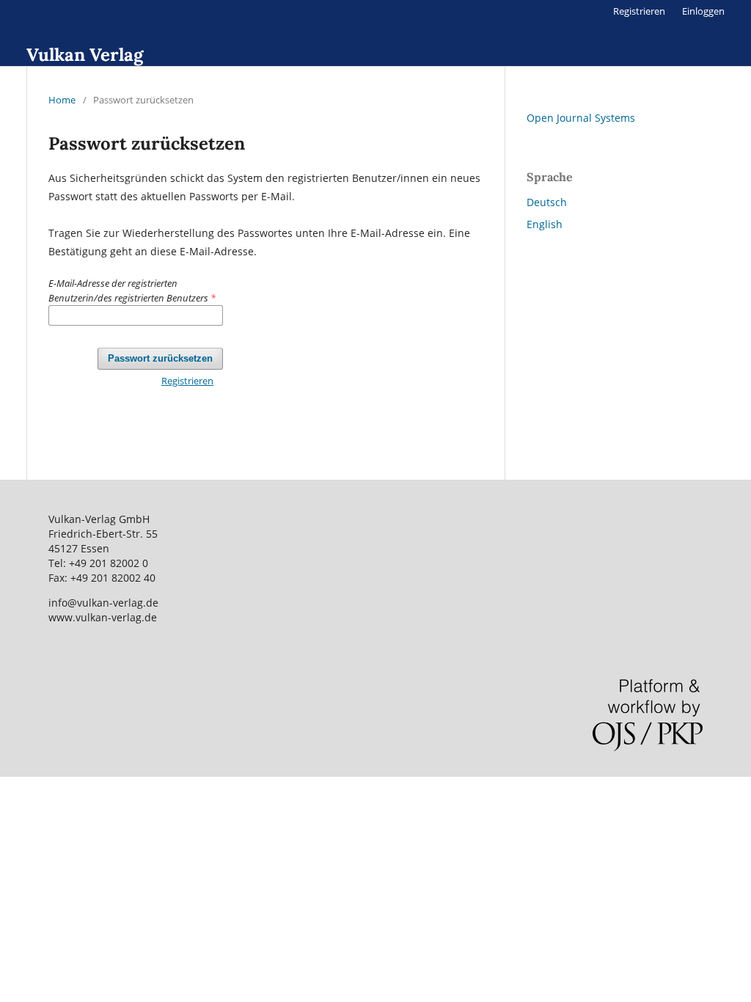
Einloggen (703, 11)
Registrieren (639, 11)
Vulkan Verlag (84, 54)
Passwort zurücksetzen (160, 358)
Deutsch (547, 202)
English (545, 224)
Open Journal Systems (581, 118)
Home (62, 99)
